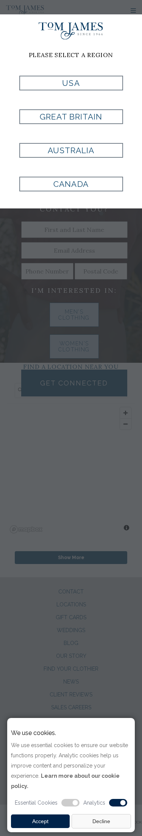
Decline (101, 821)
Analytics (94, 803)
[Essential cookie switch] (70, 802)
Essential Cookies (36, 803)
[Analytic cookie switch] (118, 802)
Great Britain (71, 116)
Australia (71, 150)
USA (71, 83)
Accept (40, 821)
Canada (70, 184)
